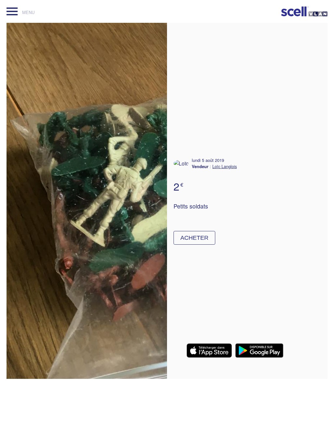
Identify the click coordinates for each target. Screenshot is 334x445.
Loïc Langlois (224, 166)
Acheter (194, 238)
